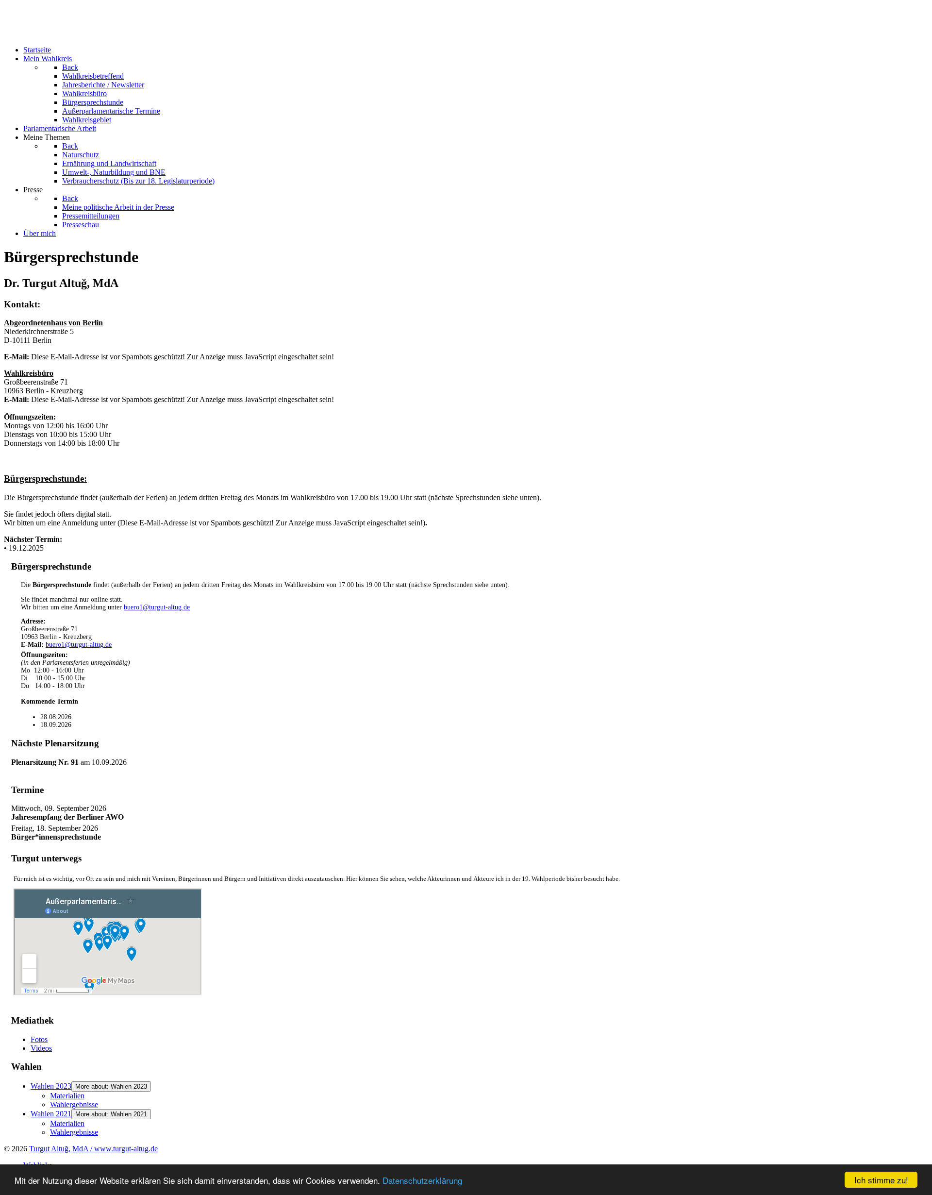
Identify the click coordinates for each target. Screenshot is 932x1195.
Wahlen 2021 (51, 1114)
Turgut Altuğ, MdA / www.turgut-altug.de (93, 1149)
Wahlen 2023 (51, 1086)
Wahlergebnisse (74, 1104)
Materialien (67, 1096)
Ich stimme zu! (881, 1180)
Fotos (39, 1039)
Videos (41, 1048)
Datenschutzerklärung (422, 1180)
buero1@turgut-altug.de (157, 607)
